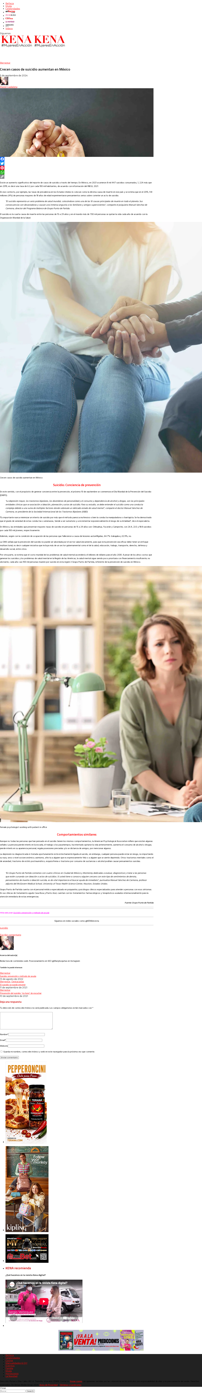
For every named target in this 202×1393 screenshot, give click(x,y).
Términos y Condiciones (70, 1385)
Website (4, 1046)
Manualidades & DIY (16, 1363)
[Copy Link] (76, 176)
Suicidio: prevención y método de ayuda (31, 913)
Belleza (9, 3)
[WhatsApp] (76, 172)
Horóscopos (11, 1373)
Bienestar (5, 63)
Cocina (9, 1360)
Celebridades (12, 8)
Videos (9, 28)
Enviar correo (76, 1381)
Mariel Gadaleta (8, 87)
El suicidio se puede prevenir (13, 984)
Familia (9, 1368)
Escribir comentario (10, 935)
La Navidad (11, 1376)
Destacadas (17, 981)
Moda (8, 6)
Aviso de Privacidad (48, 1385)
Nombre (4, 1034)
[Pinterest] (76, 168)
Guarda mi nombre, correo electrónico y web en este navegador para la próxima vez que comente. (49, 1052)
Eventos (9, 1365)
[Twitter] (76, 163)
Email (3, 1040)
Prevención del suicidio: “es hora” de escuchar (20, 993)
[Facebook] (76, 159)
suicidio (4, 928)
